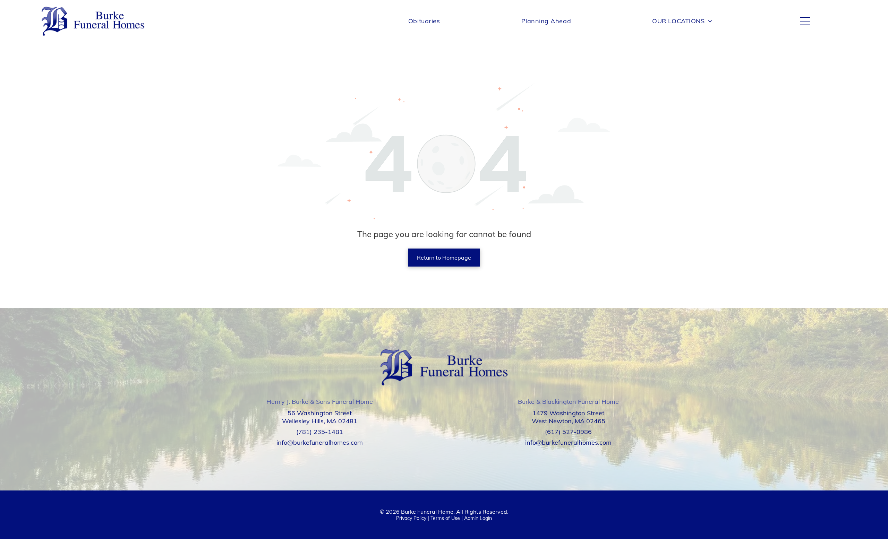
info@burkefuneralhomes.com (319, 442)
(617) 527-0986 (568, 432)
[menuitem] (424, 21)
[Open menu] (805, 21)
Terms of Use (445, 518)
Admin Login (478, 518)
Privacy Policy (411, 518)
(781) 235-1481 (319, 432)
